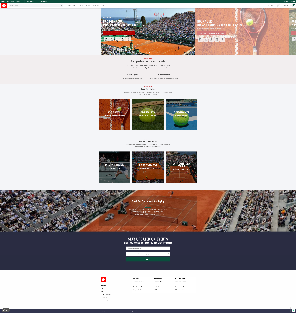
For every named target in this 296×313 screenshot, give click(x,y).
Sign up (148, 257)
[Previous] (7, 31)
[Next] (288, 31)
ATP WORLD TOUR (84, 5)
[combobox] (147, 252)
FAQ (103, 5)
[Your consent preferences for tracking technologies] (293, 310)
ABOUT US (95, 5)
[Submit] (62, 5)
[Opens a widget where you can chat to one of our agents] (6, 310)
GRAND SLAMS (71, 5)
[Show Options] (169, 252)
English (270, 5)
